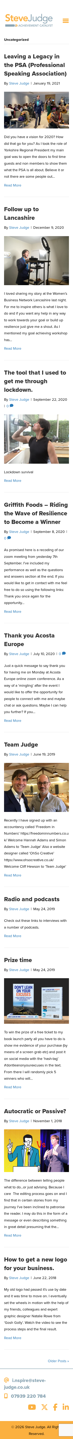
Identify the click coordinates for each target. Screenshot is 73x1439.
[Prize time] (36, 1000)
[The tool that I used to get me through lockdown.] (36, 439)
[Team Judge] (36, 787)
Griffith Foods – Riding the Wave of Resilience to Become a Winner (36, 513)
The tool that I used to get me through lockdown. (35, 381)
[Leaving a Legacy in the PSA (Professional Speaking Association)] (36, 110)
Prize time (18, 960)
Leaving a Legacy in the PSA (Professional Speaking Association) (35, 65)
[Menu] (65, 20)
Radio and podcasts (32, 899)
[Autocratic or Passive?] (36, 1150)
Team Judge (21, 744)
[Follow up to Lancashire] (36, 260)
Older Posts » (58, 1361)
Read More (12, 185)
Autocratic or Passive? (35, 1111)
